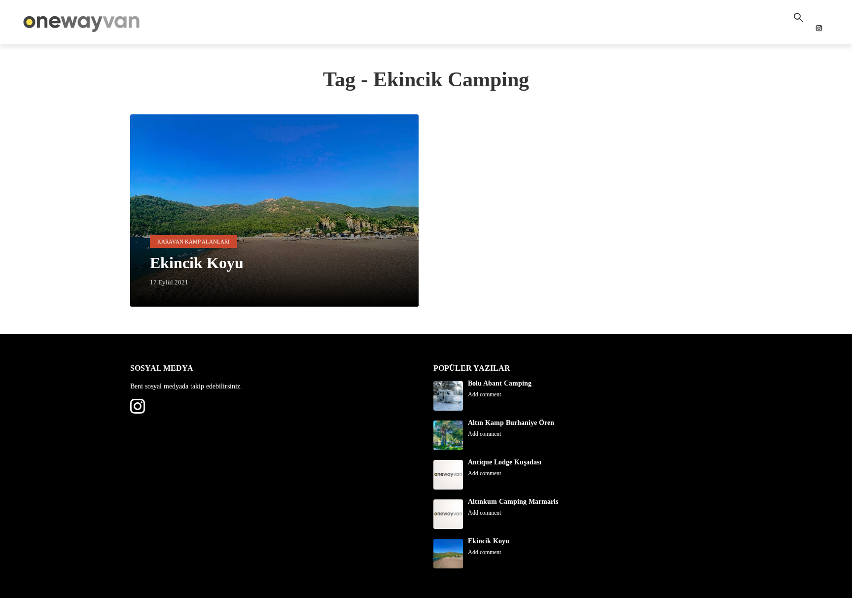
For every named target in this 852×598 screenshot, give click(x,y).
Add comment (484, 394)
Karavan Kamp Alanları (193, 242)
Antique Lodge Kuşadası (504, 462)
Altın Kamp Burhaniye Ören (511, 422)
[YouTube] (154, 406)
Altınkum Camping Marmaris (513, 501)
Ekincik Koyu (488, 541)
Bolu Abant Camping (500, 383)
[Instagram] (137, 406)
